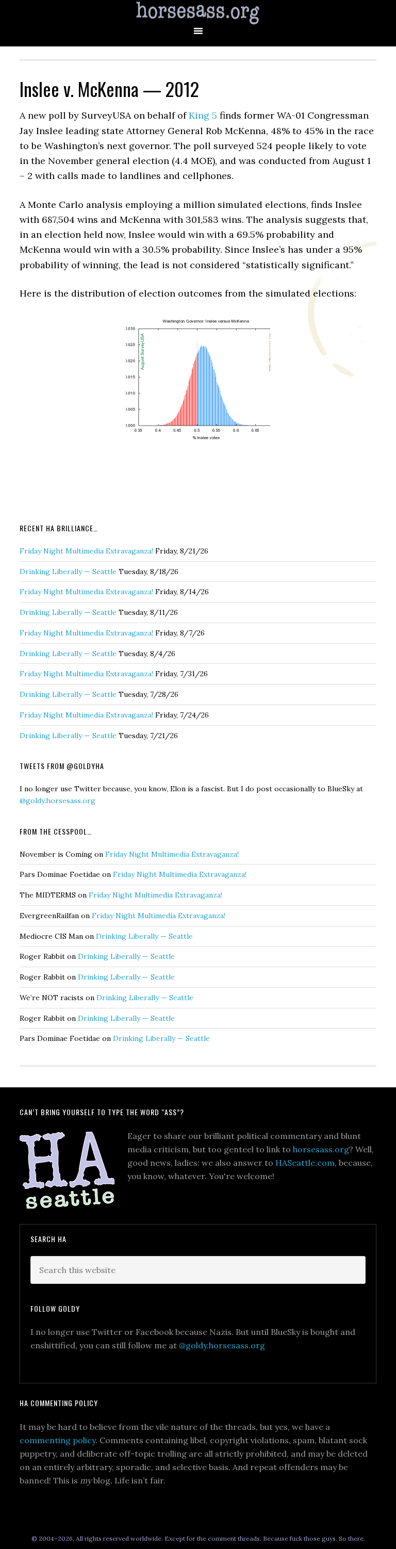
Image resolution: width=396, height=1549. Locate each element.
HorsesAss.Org (198, 13)
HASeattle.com (305, 1162)
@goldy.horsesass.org (57, 800)
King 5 (203, 115)
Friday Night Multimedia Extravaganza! (86, 551)
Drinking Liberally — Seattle (68, 571)
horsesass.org (321, 1149)
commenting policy (57, 1440)
